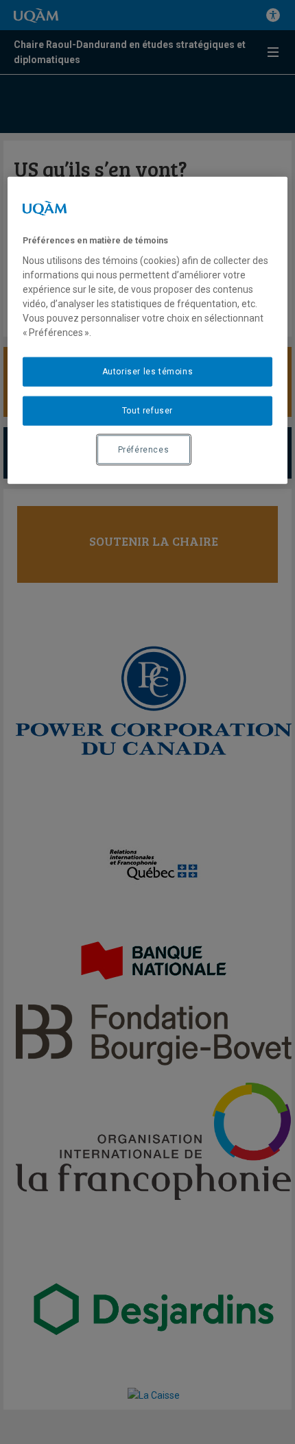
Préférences (143, 449)
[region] (148, 331)
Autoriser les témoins (147, 371)
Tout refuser (147, 411)
